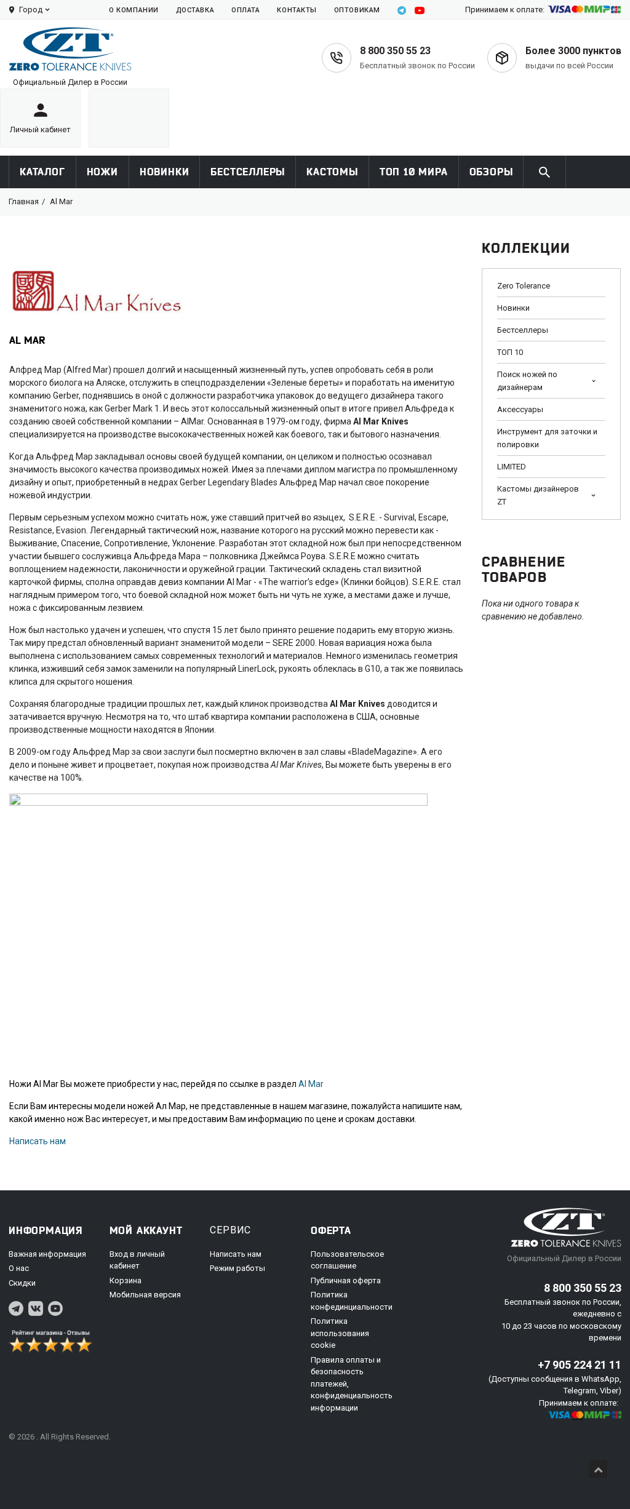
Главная (24, 201)
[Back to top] (598, 1469)
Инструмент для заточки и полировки (547, 438)
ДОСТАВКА (195, 10)
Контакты (296, 10)
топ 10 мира (414, 171)
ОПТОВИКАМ (357, 10)
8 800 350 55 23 (395, 51)
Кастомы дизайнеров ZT (538, 495)
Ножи (102, 171)
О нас (19, 1268)
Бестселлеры (247, 171)
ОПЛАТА (245, 10)
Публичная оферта (346, 1280)
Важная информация (47, 1254)
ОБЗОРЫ (491, 171)
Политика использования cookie (340, 1333)
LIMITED (511, 466)
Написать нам (37, 1141)
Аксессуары (520, 409)
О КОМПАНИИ (134, 10)
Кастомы (332, 171)
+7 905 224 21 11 (579, 1364)
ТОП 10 (510, 352)
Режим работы (237, 1268)
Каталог (42, 171)
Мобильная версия (145, 1294)
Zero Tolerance (523, 285)
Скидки (22, 1283)
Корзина (126, 1280)
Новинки (164, 171)
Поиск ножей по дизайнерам (527, 381)
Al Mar (311, 1084)
